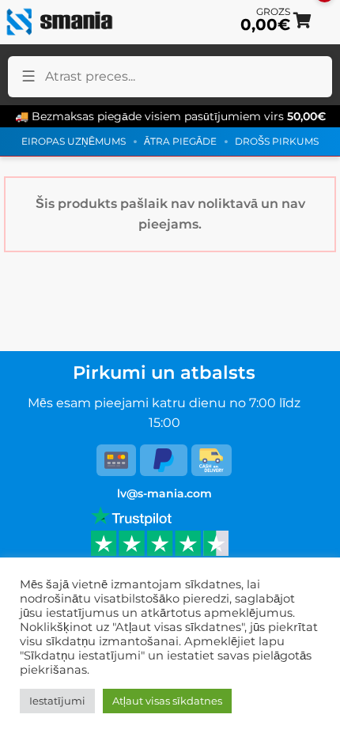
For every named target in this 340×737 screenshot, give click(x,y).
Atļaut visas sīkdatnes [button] (167, 700)
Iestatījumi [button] (57, 700)
